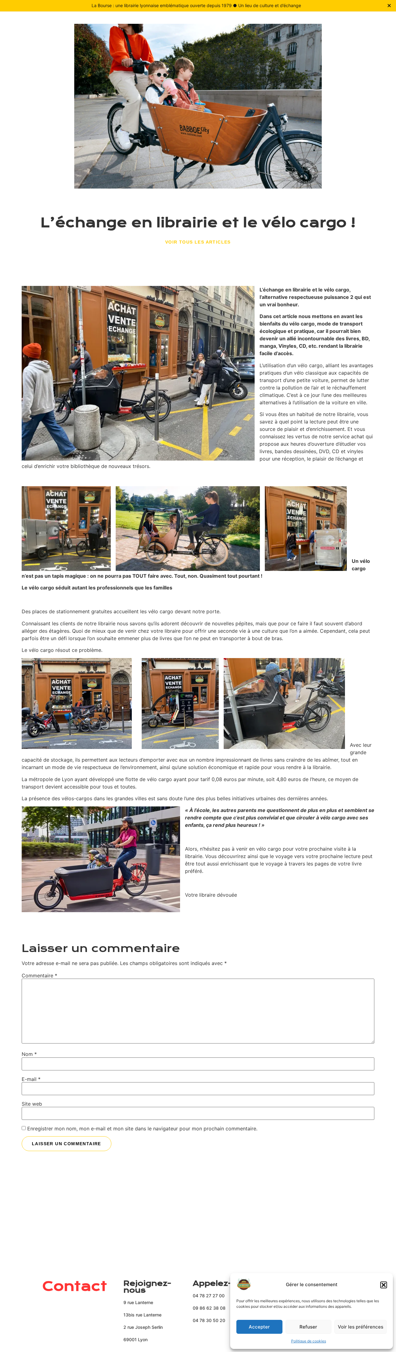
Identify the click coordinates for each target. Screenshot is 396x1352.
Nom (29, 1054)
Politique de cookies (308, 1341)
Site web (32, 1103)
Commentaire (39, 975)
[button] (384, 1285)
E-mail (31, 1079)
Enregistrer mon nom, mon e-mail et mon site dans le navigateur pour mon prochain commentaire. (142, 1128)
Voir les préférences (360, 1327)
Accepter (259, 1327)
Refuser (308, 1327)
